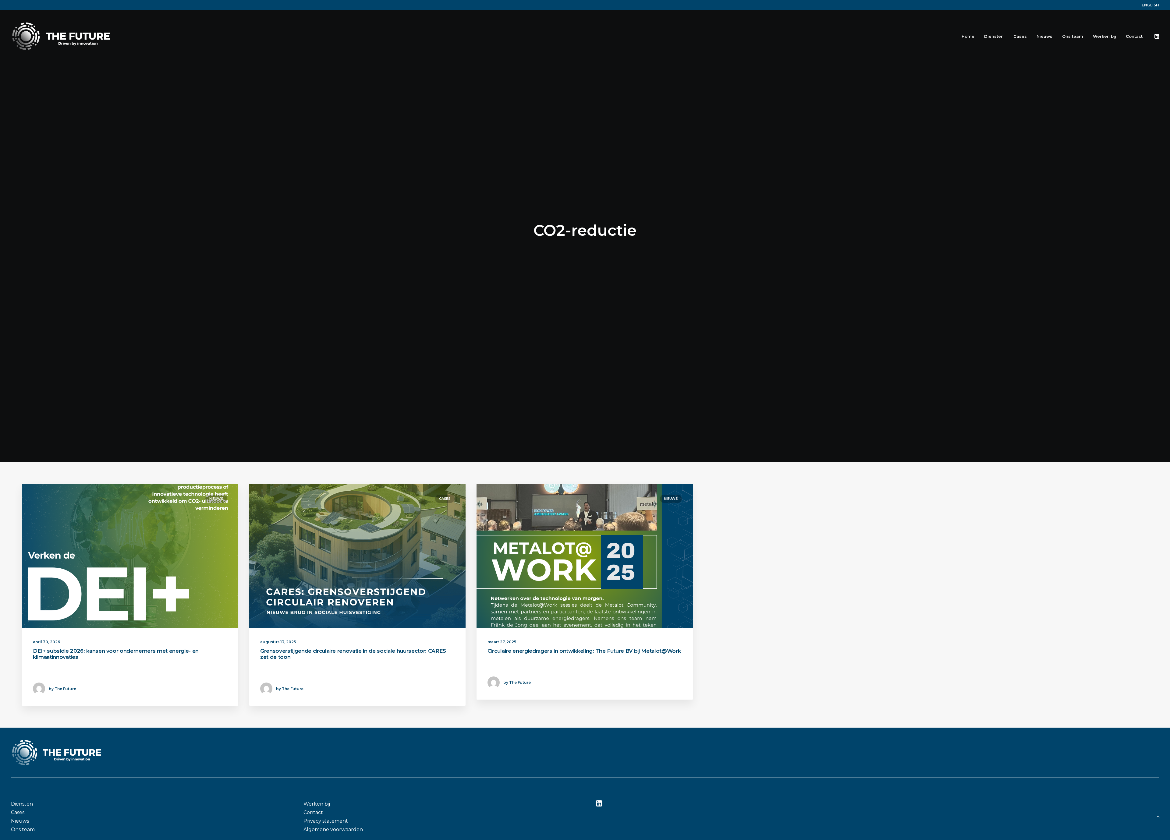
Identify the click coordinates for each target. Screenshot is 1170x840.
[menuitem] (1150, 5)
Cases (1020, 36)
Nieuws (1044, 36)
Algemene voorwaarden (333, 829)
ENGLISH (1150, 5)
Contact (1134, 36)
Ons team (1072, 36)
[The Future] (61, 36)
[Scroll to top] (1158, 816)
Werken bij (1104, 36)
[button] (1156, 36)
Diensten (994, 36)
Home (968, 36)
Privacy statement (325, 821)
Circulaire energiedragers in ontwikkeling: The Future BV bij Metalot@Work (584, 651)
